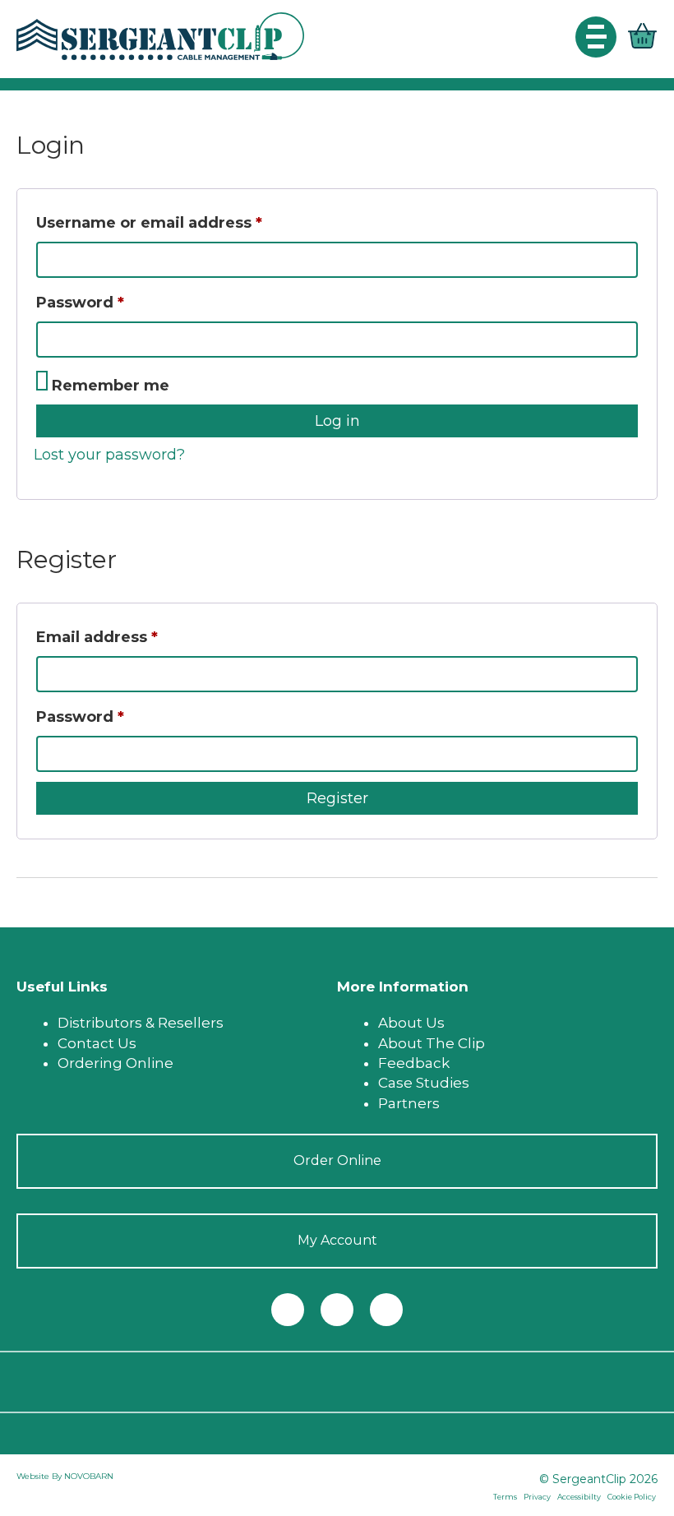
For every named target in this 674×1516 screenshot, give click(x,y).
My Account (337, 1240)
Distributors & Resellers (141, 1023)
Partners (409, 1103)
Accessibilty (579, 1496)
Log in (337, 421)
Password (116, 302)
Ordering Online (115, 1063)
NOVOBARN (88, 1476)
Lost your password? (109, 455)
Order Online (337, 1160)
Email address (133, 636)
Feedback (414, 1063)
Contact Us (97, 1043)
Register (337, 798)
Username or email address (185, 222)
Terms (505, 1496)
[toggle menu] (595, 37)
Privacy (537, 1496)
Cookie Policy (631, 1496)
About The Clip (431, 1043)
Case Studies (423, 1083)
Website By (40, 1476)
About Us (411, 1023)
